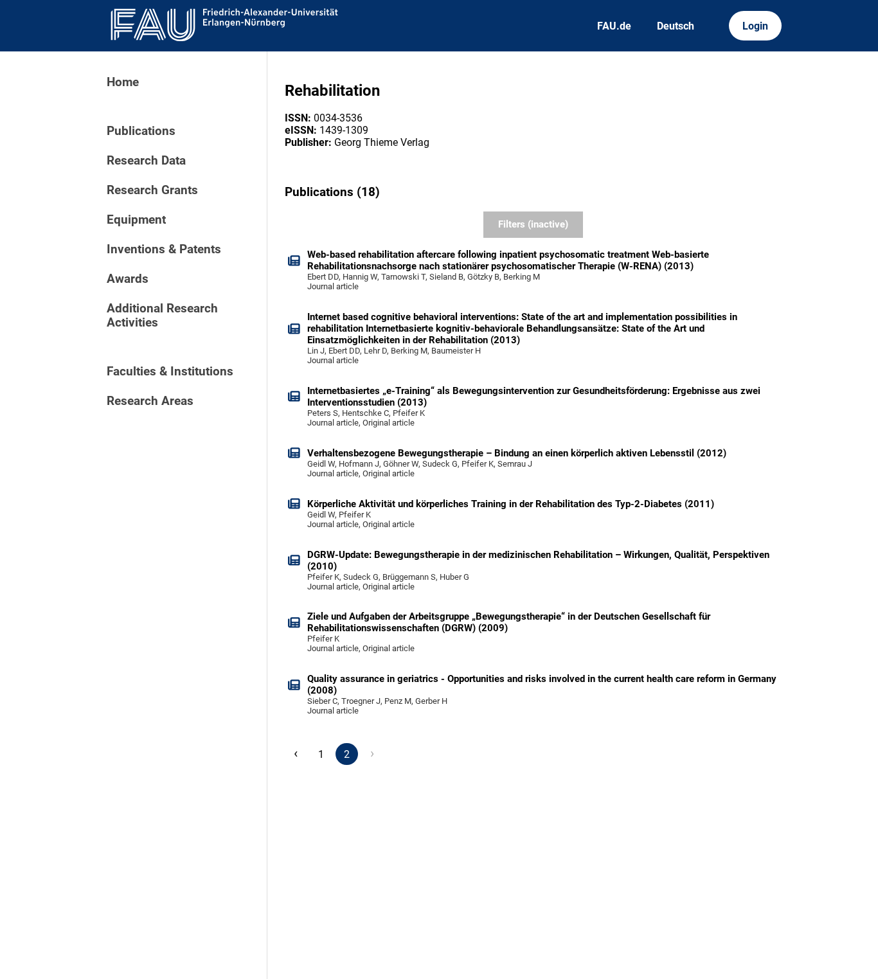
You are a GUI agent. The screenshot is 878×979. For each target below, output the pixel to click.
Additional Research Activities (162, 315)
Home (123, 82)
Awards (127, 279)
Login (755, 26)
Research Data (146, 161)
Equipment (136, 220)
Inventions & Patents (164, 249)
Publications (141, 131)
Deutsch (675, 26)
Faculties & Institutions (170, 371)
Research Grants (152, 190)
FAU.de (614, 26)
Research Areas (150, 401)
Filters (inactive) (533, 224)
